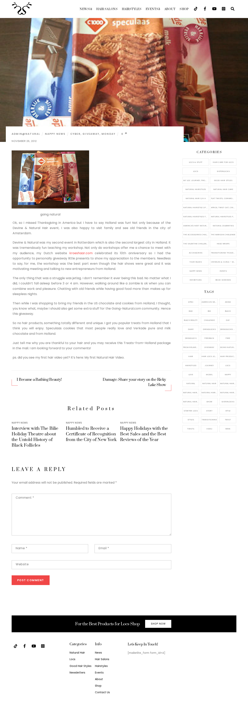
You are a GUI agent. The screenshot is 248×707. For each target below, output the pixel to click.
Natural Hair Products (191, 392)
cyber (75, 134)
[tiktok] (196, 8)
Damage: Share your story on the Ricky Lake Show (134, 382)
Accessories (195, 252)
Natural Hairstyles (195, 189)
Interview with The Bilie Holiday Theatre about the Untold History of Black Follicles (35, 437)
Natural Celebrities (223, 225)
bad (191, 311)
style (228, 410)
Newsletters (77, 672)
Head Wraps (223, 243)
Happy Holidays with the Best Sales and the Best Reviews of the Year (144, 434)
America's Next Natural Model (196, 225)
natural (190, 383)
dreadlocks (209, 329)
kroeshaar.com (81, 253)
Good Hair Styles (223, 180)
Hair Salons (107, 9)
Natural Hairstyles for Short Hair (196, 216)
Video (209, 428)
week (228, 428)
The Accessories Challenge (196, 234)
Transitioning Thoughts (223, 252)
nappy (228, 374)
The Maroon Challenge (223, 234)
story (209, 410)
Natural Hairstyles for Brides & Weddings (223, 216)
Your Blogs (195, 262)
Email (104, 548)
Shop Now (158, 623)
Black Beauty (191, 320)
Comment (25, 498)
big (209, 311)
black (228, 311)
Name (21, 548)
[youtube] (214, 8)
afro (190, 302)
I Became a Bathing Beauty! (39, 379)
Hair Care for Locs (223, 162)
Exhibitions (196, 280)
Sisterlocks (223, 171)
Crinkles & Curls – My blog (223, 262)
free (228, 338)
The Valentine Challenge (196, 243)
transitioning (209, 419)
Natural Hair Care (223, 189)
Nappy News (55, 134)
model (209, 374)
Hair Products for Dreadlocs (228, 356)
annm (228, 302)
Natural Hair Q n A (196, 198)
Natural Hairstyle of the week (196, 207)
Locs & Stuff (195, 162)
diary (191, 329)
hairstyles (190, 365)
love (191, 374)
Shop (184, 9)
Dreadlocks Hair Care (228, 329)
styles (191, 419)
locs (227, 365)
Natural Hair (209, 383)
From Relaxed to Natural (191, 347)
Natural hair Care (228, 383)
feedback (209, 338)
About (170, 9)
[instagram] (223, 8)
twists (190, 428)
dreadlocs (190, 338)
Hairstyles (132, 9)
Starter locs (191, 410)
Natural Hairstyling (191, 401)
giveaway (91, 134)
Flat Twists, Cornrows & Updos (223, 198)
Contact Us (102, 692)
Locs (195, 171)
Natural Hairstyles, (228, 392)
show (209, 401)
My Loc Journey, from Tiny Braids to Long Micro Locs (196, 180)
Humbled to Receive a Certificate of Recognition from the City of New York (91, 434)
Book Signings (223, 280)
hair (190, 356)
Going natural (228, 347)
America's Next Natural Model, (210, 302)
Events (153, 9)
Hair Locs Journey (210, 356)
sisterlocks (227, 401)
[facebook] (205, 8)
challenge (209, 320)
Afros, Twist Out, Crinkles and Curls (223, 207)
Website (22, 564)
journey (209, 365)
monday (108, 134)
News (86, 9)
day (228, 320)
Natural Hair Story (210, 392)
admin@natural (26, 134)
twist (228, 419)
